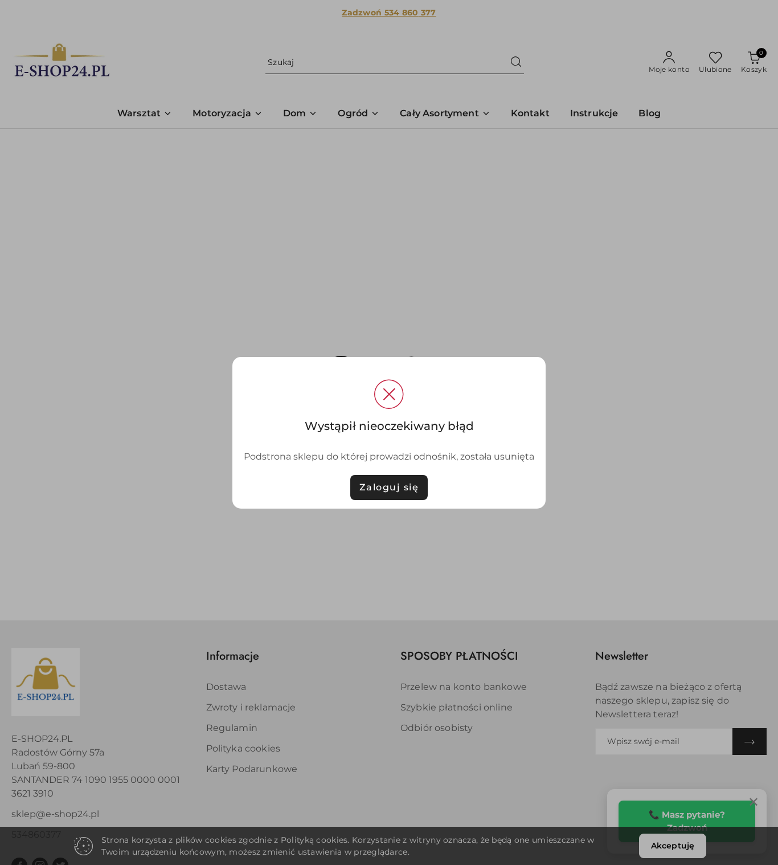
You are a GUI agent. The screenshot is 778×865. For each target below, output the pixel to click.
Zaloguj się (389, 487)
